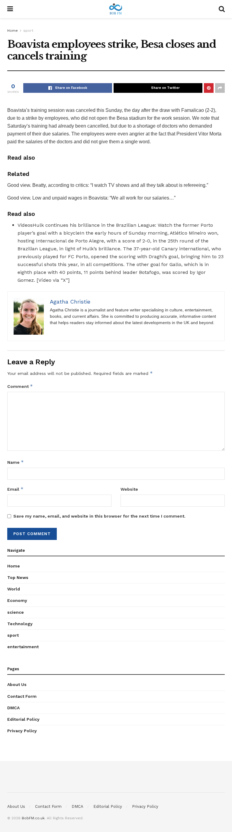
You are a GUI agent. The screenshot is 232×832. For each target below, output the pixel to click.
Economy (17, 600)
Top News (17, 577)
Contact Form (22, 696)
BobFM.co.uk (33, 818)
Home (12, 30)
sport (28, 30)
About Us (17, 684)
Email (15, 489)
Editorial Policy (23, 719)
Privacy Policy (22, 730)
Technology (20, 623)
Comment (20, 386)
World (13, 589)
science (15, 612)
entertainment (23, 646)
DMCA (13, 707)
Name (15, 462)
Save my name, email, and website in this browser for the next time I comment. (99, 516)
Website (129, 489)
